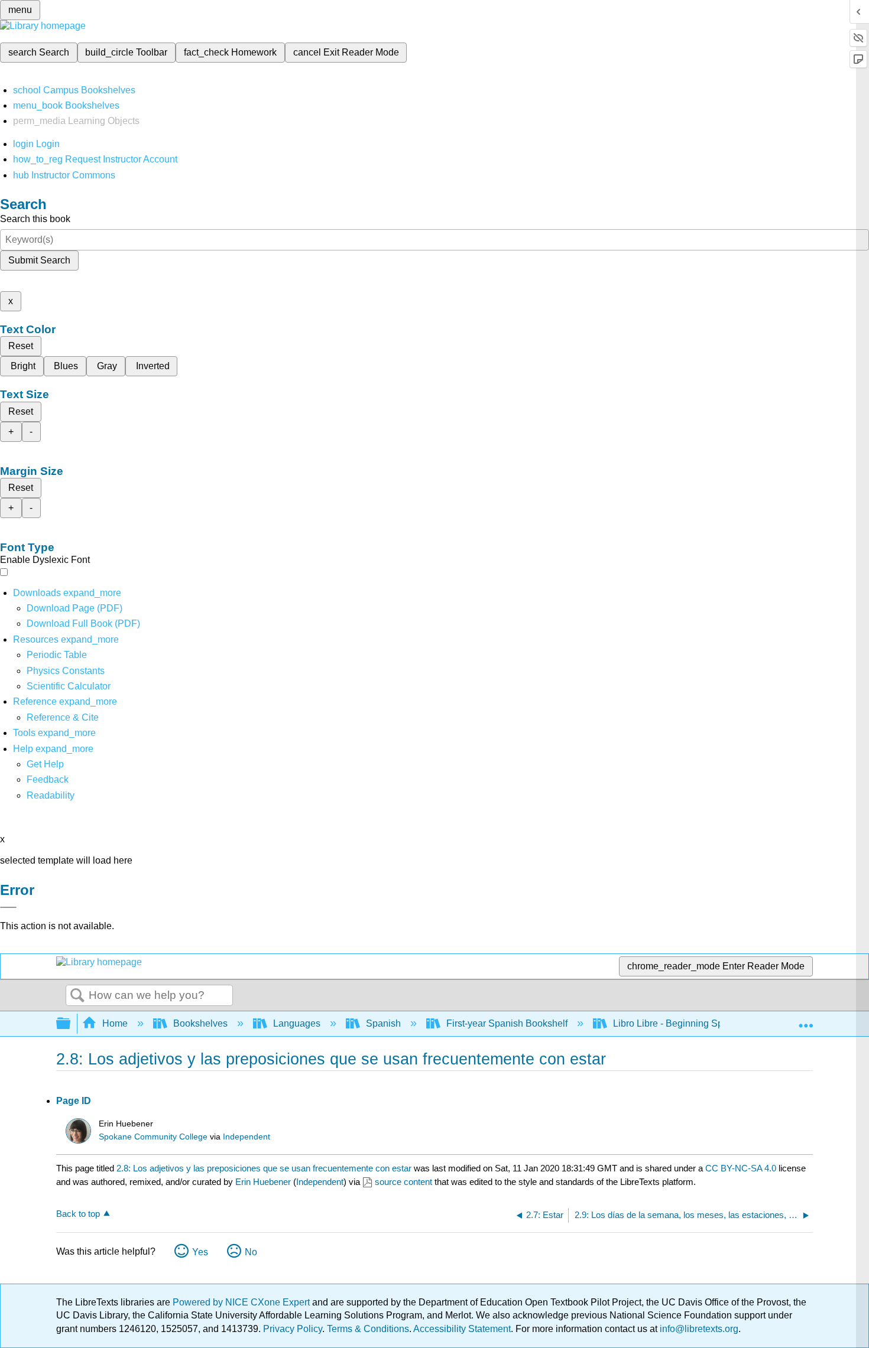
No (251, 1252)
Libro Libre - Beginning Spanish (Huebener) (705, 1023)
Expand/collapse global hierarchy (71, 1024)
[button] (48, 779)
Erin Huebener (263, 1182)
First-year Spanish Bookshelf (507, 1023)
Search (77, 996)
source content (403, 1182)
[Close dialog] (8, 907)
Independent (246, 1136)
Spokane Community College (153, 1136)
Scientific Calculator (69, 686)
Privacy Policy (292, 1329)
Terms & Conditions (368, 1329)
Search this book (35, 219)
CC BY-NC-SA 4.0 (740, 1168)
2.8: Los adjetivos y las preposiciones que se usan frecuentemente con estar (263, 1168)
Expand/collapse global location (806, 1020)
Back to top (78, 1214)
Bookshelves (200, 1023)
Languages (297, 1023)
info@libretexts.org (697, 1329)
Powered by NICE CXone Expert (242, 1302)
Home (115, 1023)
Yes (200, 1252)
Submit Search (39, 260)
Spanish (383, 1023)
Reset (20, 346)
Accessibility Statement (462, 1329)
